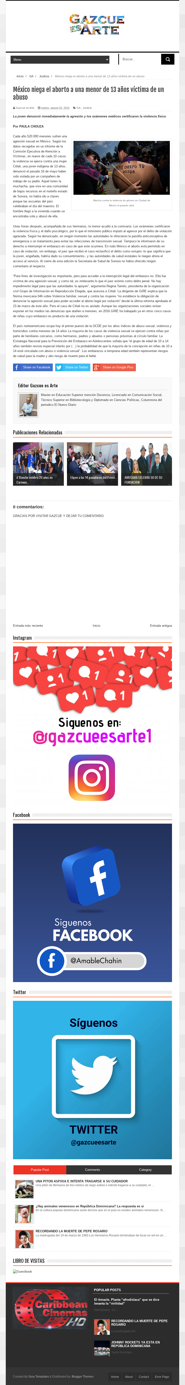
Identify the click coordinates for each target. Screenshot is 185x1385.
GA (78, 107)
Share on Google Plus (118, 367)
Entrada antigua (161, 625)
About (129, 1377)
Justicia (87, 107)
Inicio (96, 625)
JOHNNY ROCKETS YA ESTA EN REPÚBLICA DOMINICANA (135, 1344)
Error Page (162, 1377)
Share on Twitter (76, 367)
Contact (144, 1377)
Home (115, 1377)
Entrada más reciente (28, 625)
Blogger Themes (82, 1376)
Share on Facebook (36, 367)
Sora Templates (38, 1376)
